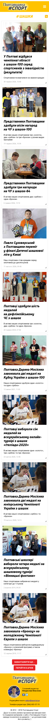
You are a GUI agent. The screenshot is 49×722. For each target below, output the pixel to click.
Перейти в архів (24, 668)
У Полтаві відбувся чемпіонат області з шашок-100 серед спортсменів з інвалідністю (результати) (24, 64)
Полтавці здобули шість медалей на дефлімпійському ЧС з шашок (21, 312)
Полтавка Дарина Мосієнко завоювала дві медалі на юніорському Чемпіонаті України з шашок (24, 502)
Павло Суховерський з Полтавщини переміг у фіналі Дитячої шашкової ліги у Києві (23, 248)
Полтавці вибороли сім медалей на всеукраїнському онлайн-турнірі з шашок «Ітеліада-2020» (23, 437)
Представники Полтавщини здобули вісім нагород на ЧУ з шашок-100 (24, 125)
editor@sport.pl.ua (32, 700)
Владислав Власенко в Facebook (23, 695)
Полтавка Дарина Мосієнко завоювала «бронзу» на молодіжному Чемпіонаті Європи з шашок (24, 633)
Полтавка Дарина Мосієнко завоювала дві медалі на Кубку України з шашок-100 (24, 373)
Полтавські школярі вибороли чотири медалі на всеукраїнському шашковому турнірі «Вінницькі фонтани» (24, 568)
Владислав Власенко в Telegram (27, 695)
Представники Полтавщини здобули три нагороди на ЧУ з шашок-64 (24, 187)
